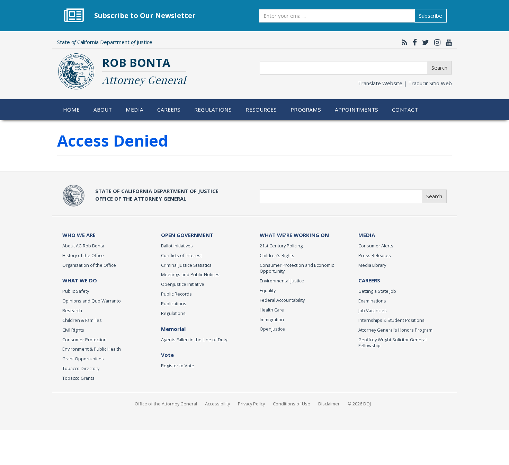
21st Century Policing (281, 246)
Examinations (372, 301)
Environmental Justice (282, 281)
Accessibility (217, 404)
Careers (169, 109)
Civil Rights (73, 330)
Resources (261, 109)
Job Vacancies (372, 310)
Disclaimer (329, 404)
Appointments (356, 109)
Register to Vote (177, 365)
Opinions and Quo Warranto (91, 301)
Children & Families (82, 320)
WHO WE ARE (79, 234)
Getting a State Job (377, 291)
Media (134, 109)
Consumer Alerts (375, 246)
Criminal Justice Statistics (186, 265)
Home (71, 109)
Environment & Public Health (91, 349)
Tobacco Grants (78, 378)
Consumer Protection (84, 339)
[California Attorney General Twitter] (424, 42)
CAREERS (369, 280)
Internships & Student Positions (391, 320)
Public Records (176, 294)
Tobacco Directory (80, 368)
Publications (173, 303)
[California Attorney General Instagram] (435, 42)
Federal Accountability (282, 300)
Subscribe (430, 15)
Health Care (272, 310)
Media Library (372, 265)
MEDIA (366, 234)
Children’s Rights (277, 255)
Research (72, 310)
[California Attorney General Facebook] (413, 42)
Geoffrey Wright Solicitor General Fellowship (392, 342)
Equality (268, 290)
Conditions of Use (291, 404)
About (102, 109)
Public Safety (75, 291)
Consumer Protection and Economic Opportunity (297, 268)
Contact (405, 109)
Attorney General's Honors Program (395, 330)
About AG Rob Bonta (83, 246)
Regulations (213, 109)
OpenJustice (272, 329)
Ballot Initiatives (177, 246)
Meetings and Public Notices (190, 274)
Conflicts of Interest (181, 255)
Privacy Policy (251, 404)
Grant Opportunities (83, 359)
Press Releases (374, 255)
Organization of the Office (89, 265)
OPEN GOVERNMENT (187, 234)
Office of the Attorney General (166, 404)
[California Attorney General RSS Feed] (403, 42)
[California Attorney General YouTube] (447, 42)
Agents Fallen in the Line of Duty (194, 339)
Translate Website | (405, 83)
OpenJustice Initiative (182, 284)
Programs (306, 109)
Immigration (272, 319)
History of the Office (83, 255)
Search (439, 67)
